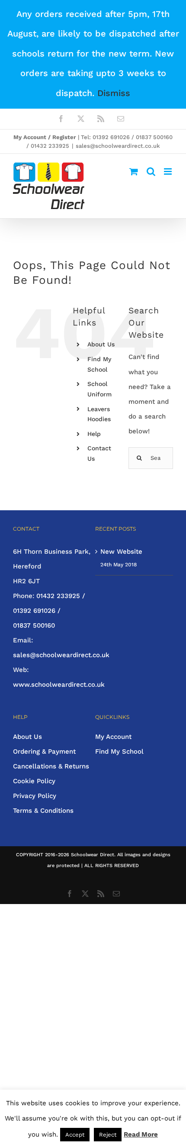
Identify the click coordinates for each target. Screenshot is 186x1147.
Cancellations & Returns (51, 766)
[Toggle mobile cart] (133, 171)
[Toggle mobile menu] (168, 171)
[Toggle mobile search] (151, 171)
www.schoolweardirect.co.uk (59, 684)
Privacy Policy (34, 796)
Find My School (119, 751)
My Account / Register (44, 137)
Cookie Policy (34, 781)
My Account (113, 737)
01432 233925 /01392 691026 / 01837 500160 (49, 610)
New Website (121, 551)
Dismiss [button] (113, 93)
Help (94, 433)
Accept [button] (74, 1134)
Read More (141, 1134)
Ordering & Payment (44, 751)
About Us (101, 344)
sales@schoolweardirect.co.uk (118, 146)
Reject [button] (107, 1134)
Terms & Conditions (43, 811)
